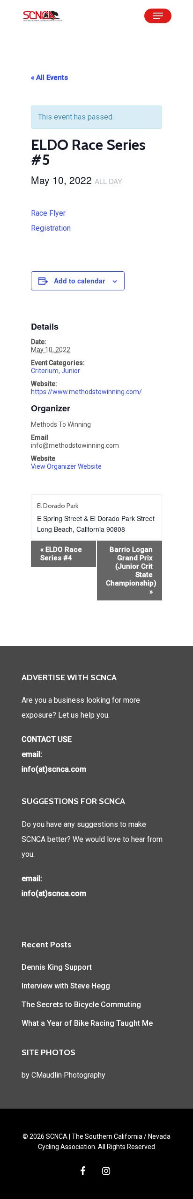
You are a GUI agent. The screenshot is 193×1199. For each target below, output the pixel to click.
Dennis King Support (57, 967)
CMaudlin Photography (68, 1075)
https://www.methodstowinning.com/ (86, 391)
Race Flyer (48, 213)
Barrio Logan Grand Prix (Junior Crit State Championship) (131, 570)
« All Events (49, 77)
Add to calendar (79, 280)
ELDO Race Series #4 (61, 553)
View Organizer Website (66, 466)
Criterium (45, 370)
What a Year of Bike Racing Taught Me (87, 1023)
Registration (51, 228)
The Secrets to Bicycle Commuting (81, 1004)
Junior (70, 370)
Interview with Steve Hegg (66, 985)
